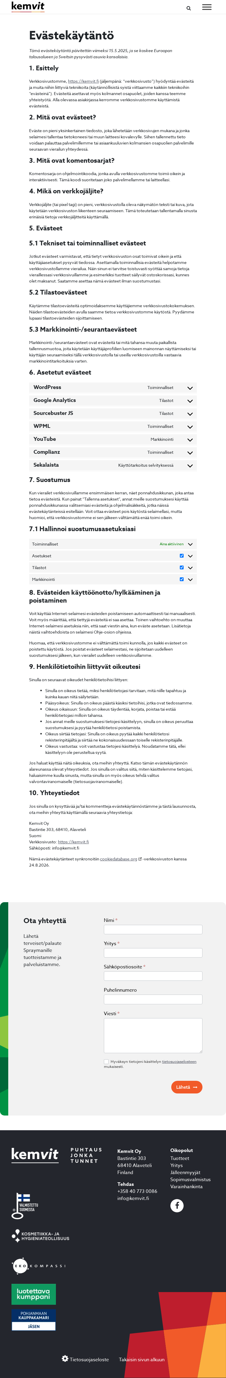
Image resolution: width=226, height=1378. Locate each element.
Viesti (111, 1013)
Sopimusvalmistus (190, 1179)
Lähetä (183, 1087)
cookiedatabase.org (118, 859)
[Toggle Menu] (207, 7)
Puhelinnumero (120, 990)
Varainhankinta (186, 1186)
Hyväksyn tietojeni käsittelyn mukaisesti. (150, 1064)
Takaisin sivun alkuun (141, 1359)
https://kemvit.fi (83, 81)
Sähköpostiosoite (124, 966)
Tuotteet (179, 1158)
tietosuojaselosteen (179, 1061)
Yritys (111, 943)
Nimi (110, 920)
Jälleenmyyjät (185, 1172)
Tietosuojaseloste (89, 1359)
